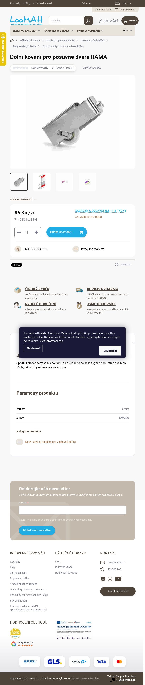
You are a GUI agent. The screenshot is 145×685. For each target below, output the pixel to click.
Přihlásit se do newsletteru (37, 530)
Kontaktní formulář (118, 591)
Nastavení (33, 348)
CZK (124, 3)
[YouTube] (118, 578)
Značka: (92, 68)
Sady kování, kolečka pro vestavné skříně (50, 442)
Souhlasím (110, 350)
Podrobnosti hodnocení (62, 68)
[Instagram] (110, 578)
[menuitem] (25, 30)
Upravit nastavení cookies (85, 678)
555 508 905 (114, 569)
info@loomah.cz (116, 562)
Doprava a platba (19, 578)
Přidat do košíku (61, 232)
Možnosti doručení (91, 217)
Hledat (88, 20)
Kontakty (15, 3)
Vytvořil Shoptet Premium (121, 676)
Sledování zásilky (19, 600)
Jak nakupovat (44, 3)
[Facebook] (103, 578)
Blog (27, 3)
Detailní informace (21, 199)
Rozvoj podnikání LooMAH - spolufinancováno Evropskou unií (28, 608)
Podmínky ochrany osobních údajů (29, 595)
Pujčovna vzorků (64, 567)
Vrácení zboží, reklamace (23, 583)
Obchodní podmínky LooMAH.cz (27, 589)
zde (61, 341)
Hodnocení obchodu (66, 572)
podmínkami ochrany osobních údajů (72, 519)
